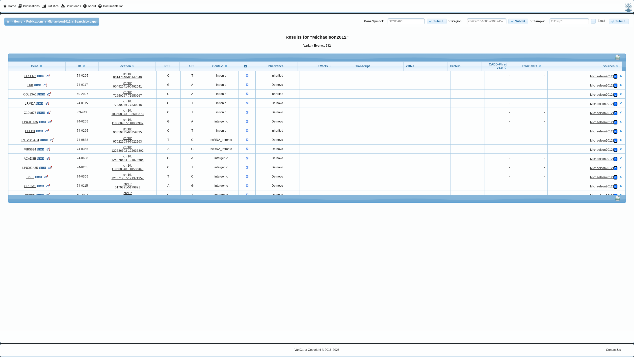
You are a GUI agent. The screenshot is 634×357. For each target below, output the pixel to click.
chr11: (127, 185)
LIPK (30, 85)
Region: (456, 21)
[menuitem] (9, 6)
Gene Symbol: (374, 21)
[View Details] (621, 76)
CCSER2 (30, 76)
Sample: (539, 21)
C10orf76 (30, 113)
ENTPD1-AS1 (30, 140)
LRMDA (30, 103)
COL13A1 (30, 94)
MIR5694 (30, 149)
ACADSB (30, 158)
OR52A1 (30, 186)
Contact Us (613, 350)
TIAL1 (30, 177)
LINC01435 (30, 122)
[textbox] (406, 21)
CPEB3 (30, 131)
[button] (437, 21)
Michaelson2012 (601, 76)
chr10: (127, 75)
